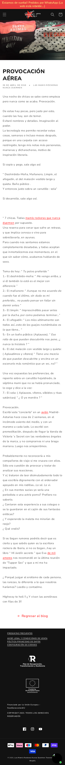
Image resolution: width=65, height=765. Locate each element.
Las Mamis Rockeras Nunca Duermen (29, 758)
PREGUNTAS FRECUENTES (19, 633)
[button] (4, 15)
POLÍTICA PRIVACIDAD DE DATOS (23, 641)
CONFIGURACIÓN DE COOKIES (22, 645)
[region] (32, 4)
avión (44, 412)
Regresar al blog (35, 616)
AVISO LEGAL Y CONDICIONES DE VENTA (27, 638)
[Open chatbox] (57, 758)
